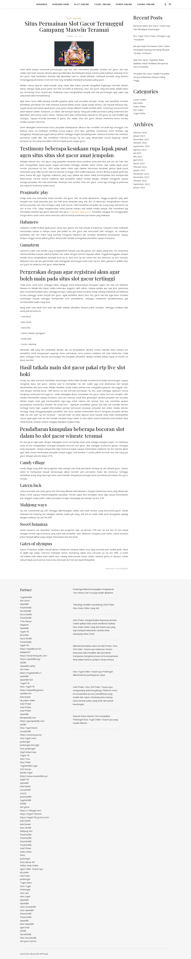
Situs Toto (25, 758)
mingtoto (24, 624)
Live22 (23, 793)
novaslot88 (25, 731)
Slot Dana (24, 669)
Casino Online (146, 4)
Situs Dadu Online (81, 627)
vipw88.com (25, 693)
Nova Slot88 (26, 614)
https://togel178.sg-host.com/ (34, 817)
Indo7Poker (25, 703)
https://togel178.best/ (31, 813)
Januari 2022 (139, 187)
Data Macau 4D (27, 862)
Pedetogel (25, 889)
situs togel (25, 896)
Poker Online (124, 4)
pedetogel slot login (29, 745)
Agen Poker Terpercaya (31, 869)
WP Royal (44, 954)
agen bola (24, 927)
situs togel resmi (28, 738)
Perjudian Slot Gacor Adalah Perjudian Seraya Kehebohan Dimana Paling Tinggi (151, 77)
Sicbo (22, 855)
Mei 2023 (137, 156)
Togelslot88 (26, 597)
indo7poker (25, 696)
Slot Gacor (25, 600)
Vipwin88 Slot (26, 679)
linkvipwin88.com (28, 717)
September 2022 (141, 184)
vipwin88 (24, 676)
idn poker (24, 635)
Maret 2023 (139, 163)
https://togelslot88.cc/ (31, 672)
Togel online (26, 882)
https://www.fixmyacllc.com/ (33, 655)
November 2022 (141, 177)
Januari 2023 (139, 170)
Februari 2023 (140, 166)
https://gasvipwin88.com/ (32, 721)
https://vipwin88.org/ (30, 659)
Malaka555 (25, 652)
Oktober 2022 (140, 180)
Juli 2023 (137, 153)
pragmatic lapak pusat (80, 211)
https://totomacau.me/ (31, 734)
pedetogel (25, 741)
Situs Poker (25, 762)
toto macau (25, 769)
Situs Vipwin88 (27, 923)
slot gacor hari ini (28, 941)
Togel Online (102, 4)
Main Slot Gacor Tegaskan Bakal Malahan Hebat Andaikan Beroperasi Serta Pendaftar (150, 63)
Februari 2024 (140, 132)
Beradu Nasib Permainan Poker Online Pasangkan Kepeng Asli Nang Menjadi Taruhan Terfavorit (151, 49)
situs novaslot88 (28, 906)
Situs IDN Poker (93, 687)
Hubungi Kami (60, 4)
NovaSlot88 (25, 610)
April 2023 (138, 159)
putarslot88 (25, 796)
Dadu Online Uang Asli (88, 608)
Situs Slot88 (25, 827)
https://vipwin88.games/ (32, 690)
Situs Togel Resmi (28, 727)
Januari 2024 (139, 135)
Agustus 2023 (140, 149)
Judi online (138, 103)
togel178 (24, 631)
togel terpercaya (28, 752)
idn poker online (27, 700)
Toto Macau (25, 621)
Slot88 (23, 662)
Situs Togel (25, 886)
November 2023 (141, 139)
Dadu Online (26, 851)
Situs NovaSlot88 (28, 937)
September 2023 (141, 146)
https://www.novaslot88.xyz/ (34, 776)
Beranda (41, 4)
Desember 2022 (141, 173)
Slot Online (81, 4)
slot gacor (25, 807)
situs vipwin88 (27, 910)
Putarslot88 (25, 913)
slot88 (23, 724)
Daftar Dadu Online (29, 865)
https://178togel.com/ (30, 810)
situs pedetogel (27, 748)
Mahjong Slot (26, 831)
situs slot (24, 893)
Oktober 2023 (140, 142)
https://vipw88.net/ (29, 648)
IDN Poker (25, 875)
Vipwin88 (24, 604)
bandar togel (26, 772)
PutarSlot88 (25, 607)
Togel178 (24, 683)
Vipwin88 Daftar (27, 666)
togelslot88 (25, 800)
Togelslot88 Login (28, 765)
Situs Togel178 (27, 686)
